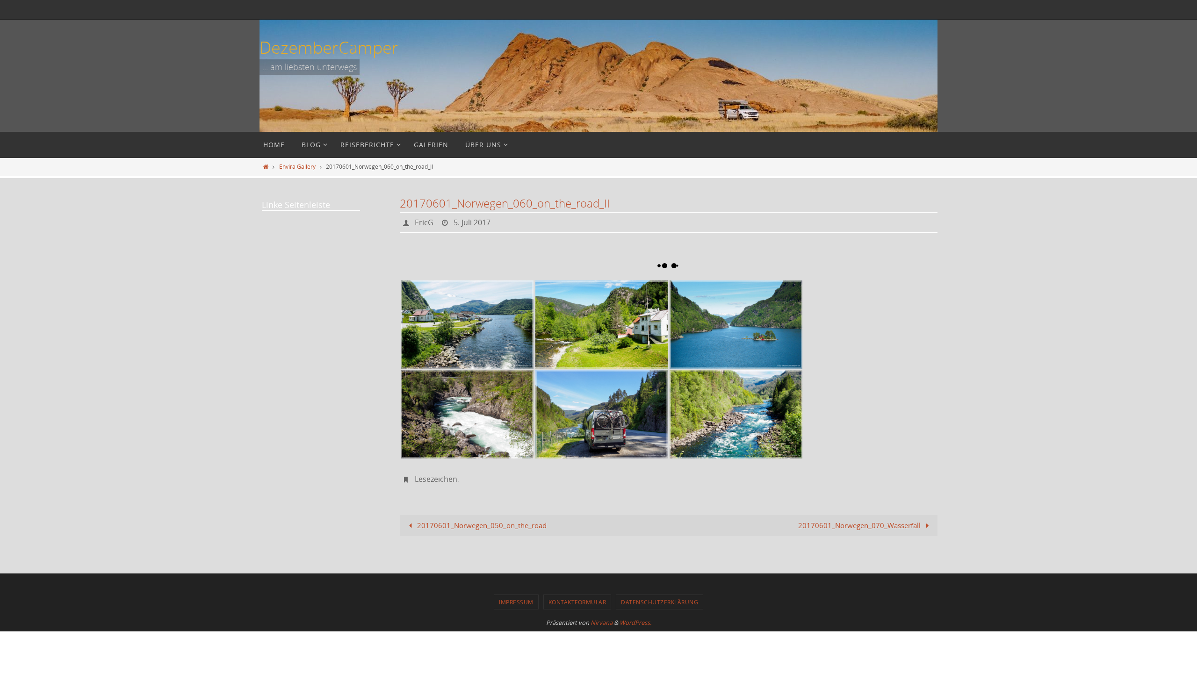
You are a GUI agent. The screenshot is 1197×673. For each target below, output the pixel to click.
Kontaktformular (577, 602)
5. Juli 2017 (472, 222)
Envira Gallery (297, 166)
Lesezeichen (436, 479)
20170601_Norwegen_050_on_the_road (481, 525)
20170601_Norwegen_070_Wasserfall (860, 525)
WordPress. (635, 622)
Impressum (516, 602)
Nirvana (602, 622)
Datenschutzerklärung (659, 602)
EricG (424, 222)
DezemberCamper (329, 47)
